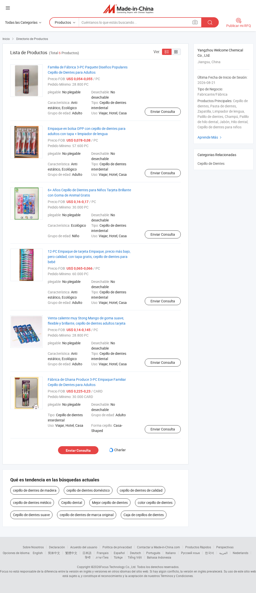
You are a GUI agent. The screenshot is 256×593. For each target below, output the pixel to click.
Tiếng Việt (135, 557)
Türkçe (118, 557)
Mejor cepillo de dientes (110, 502)
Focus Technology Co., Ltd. (118, 567)
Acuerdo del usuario (83, 547)
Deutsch (135, 553)
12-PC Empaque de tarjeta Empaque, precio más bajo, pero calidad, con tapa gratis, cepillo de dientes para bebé (89, 256)
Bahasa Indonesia (159, 557)
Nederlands (240, 553)
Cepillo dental (71, 502)
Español (119, 553)
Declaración (57, 547)
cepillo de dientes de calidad (141, 490)
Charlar (120, 449)
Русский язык (190, 553)
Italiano (171, 553)
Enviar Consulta (162, 111)
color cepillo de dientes (155, 502)
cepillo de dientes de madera (34, 490)
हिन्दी (87, 557)
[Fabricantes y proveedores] (128, 8)
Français (102, 553)
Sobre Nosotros (33, 547)
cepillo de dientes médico (32, 502)
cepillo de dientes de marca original (87, 514)
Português (153, 553)
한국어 (209, 553)
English (38, 553)
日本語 (87, 553)
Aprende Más (210, 137)
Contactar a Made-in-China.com (158, 547)
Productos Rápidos (198, 547)
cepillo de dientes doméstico (88, 490)
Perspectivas (225, 547)
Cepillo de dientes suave (31, 514)
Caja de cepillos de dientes (144, 514)
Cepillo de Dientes (211, 163)
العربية (223, 553)
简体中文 (54, 553)
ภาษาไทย (102, 557)
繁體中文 (71, 553)
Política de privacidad (117, 547)
